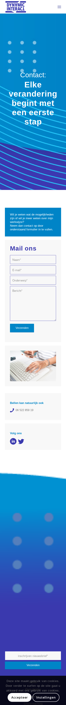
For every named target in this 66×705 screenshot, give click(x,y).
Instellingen (46, 697)
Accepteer (19, 697)
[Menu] (59, 7)
